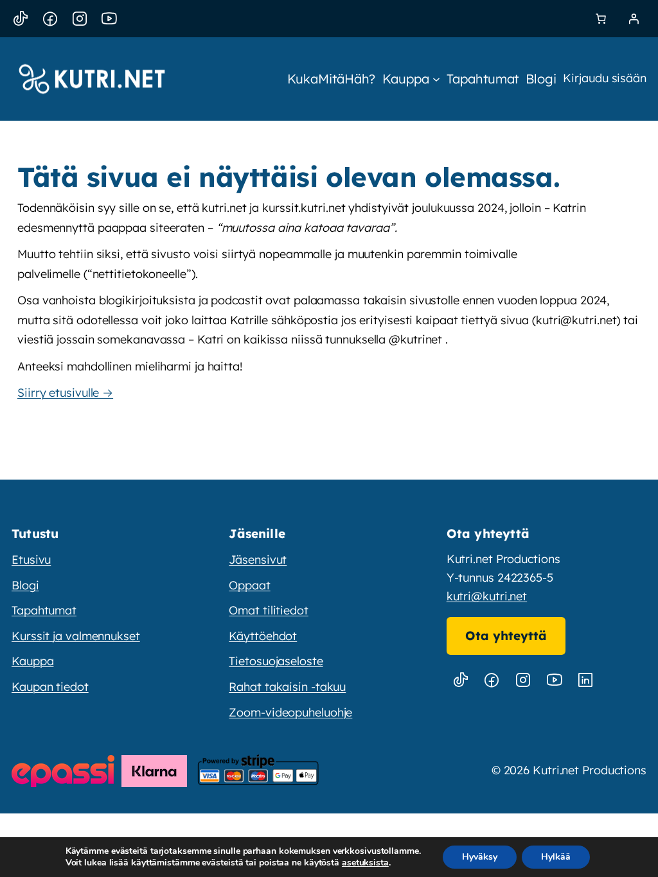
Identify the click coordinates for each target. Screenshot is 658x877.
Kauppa (32, 661)
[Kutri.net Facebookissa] (491, 680)
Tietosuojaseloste (276, 661)
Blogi (25, 585)
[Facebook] (50, 19)
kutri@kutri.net (487, 596)
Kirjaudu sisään (604, 78)
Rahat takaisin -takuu (287, 686)
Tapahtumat (44, 610)
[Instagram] (80, 19)
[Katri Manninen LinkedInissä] (585, 680)
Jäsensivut (258, 559)
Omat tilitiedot (268, 610)
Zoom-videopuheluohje (290, 712)
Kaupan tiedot (50, 686)
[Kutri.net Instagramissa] (523, 680)
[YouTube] (109, 19)
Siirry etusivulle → (65, 392)
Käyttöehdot (263, 636)
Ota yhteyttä (506, 635)
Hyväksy (479, 857)
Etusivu (31, 559)
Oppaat (249, 585)
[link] (601, 18)
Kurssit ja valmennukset (76, 636)
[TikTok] (21, 19)
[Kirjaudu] (633, 18)
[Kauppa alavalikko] (436, 79)
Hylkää (556, 857)
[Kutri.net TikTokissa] (461, 680)
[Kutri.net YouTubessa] (554, 680)
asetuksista (365, 863)
